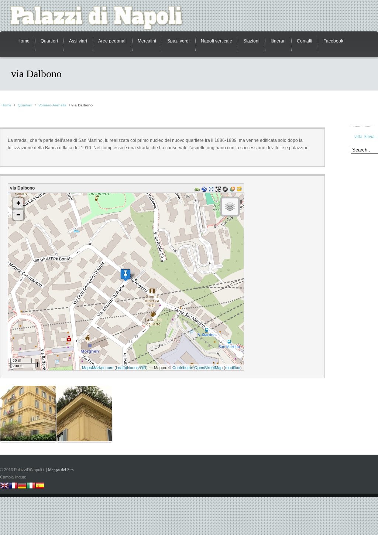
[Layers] (230, 206)
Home (23, 41)
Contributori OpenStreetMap (197, 367)
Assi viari (78, 41)
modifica (232, 367)
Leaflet (122, 367)
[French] (13, 486)
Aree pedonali (112, 41)
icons (134, 367)
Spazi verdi (178, 41)
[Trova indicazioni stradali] (198, 190)
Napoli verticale (216, 41)
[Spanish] (39, 486)
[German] (22, 486)
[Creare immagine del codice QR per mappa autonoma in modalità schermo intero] (219, 190)
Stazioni (251, 41)
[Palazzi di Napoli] (100, 18)
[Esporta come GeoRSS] (233, 190)
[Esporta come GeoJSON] (226, 190)
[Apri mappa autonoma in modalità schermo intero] (212, 190)
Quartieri (49, 41)
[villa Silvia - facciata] (28, 429)
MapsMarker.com (97, 367)
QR (143, 367)
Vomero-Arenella (52, 105)
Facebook (333, 41)
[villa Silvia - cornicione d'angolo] (84, 429)
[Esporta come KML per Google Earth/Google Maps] (205, 190)
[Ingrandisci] (18, 203)
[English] (4, 486)
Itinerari (278, 41)
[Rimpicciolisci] (18, 215)
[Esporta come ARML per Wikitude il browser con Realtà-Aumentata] (240, 190)
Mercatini (147, 41)
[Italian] (31, 486)
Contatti (304, 41)
